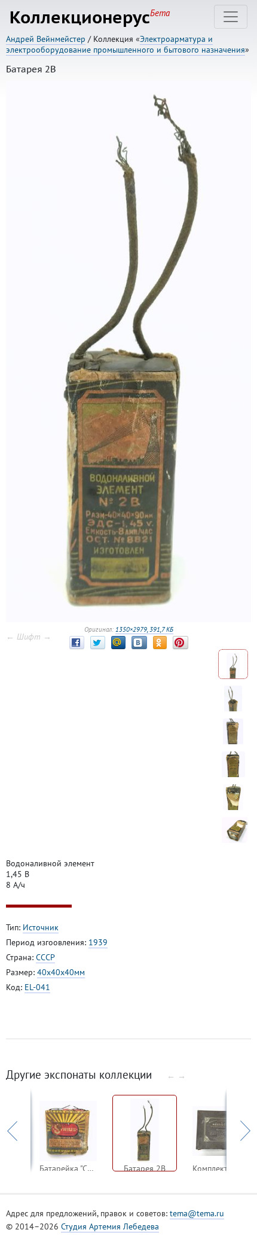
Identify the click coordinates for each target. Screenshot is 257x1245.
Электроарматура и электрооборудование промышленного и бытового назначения (125, 44)
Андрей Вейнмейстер (45, 39)
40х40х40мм (61, 972)
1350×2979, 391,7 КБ (144, 629)
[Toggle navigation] (230, 17)
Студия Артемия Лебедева (110, 1226)
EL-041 (37, 987)
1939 (98, 942)
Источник (41, 927)
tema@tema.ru (197, 1213)
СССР (45, 957)
